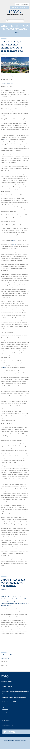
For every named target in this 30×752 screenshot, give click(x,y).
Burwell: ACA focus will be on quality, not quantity (13, 582)
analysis (4, 367)
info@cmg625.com (5, 658)
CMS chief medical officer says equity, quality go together (14, 697)
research (14, 240)
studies (5, 139)
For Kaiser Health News (7, 83)
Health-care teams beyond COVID (9, 701)
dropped (14, 244)
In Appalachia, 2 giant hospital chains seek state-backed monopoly (12, 46)
